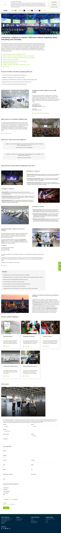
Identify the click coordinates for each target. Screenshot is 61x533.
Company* (4, 450)
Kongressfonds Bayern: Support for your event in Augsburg (15, 61)
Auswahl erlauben (54, 4)
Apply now (5, 265)
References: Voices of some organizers (11, 59)
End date (32, 424)
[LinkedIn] (8, 528)
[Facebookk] (2, 528)
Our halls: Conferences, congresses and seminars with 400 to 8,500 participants (19, 57)
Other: (4, 494)
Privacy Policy (7, 504)
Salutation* (5, 455)
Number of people (6, 434)
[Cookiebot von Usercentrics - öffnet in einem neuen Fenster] (5, 10)
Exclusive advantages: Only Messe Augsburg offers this (14, 54)
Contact (47, 522)
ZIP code (4, 469)
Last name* (33, 460)
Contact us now (6, 66)
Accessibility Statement (34, 522)
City (31, 469)
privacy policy (11, 499)
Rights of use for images (34, 521)
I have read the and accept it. (10, 499)
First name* (5, 460)
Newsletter (5, 489)
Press (46, 521)
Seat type (32, 434)
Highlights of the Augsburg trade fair (10, 62)
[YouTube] (6, 528)
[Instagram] (4, 528)
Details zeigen (44, 10)
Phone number (33, 474)
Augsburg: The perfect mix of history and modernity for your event (16, 64)
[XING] (10, 528)
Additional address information (8, 474)
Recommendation (7, 491)
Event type (4, 429)
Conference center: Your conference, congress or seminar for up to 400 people (18, 55)
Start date (4, 424)
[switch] (24, 10)
